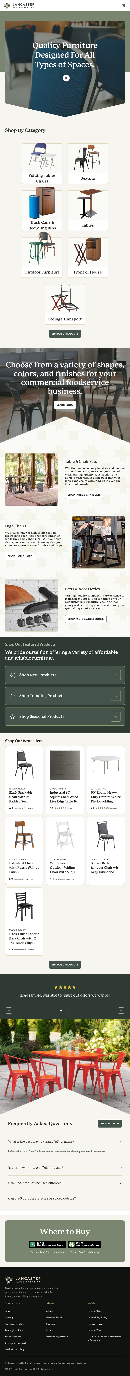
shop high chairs (20, 556)
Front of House (13, 1336)
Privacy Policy (95, 1324)
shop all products (65, 334)
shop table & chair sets (84, 495)
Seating (9, 1317)
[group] (61, 1010)
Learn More (65, 405)
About (49, 1311)
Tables (8, 1311)
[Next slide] (121, 1010)
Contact (50, 1330)
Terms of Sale (94, 1330)
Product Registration (57, 1336)
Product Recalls (54, 1317)
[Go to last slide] (9, 1010)
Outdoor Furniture (14, 1324)
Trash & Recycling (14, 1349)
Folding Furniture (14, 1330)
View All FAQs (109, 1123)
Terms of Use (94, 1311)
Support (50, 1324)
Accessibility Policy (97, 1317)
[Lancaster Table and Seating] (19, 5)
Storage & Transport (15, 1343)
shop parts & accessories (86, 619)
